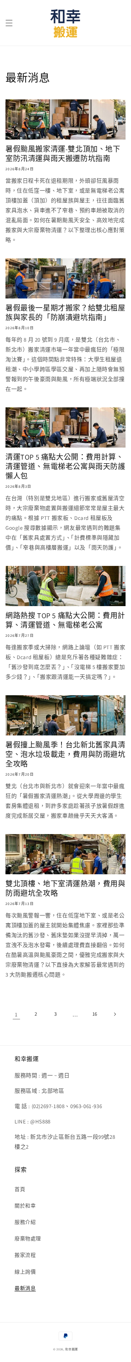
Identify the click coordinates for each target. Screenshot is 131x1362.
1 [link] (16, 1014)
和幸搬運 (71, 1349)
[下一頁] (115, 1014)
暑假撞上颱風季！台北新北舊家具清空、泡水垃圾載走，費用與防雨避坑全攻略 (65, 754)
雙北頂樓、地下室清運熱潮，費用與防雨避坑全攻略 (65, 888)
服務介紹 (25, 1222)
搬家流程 (25, 1255)
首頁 (20, 1189)
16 (95, 1014)
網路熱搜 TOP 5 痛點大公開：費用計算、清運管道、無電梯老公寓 (65, 620)
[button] (9, 23)
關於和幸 (25, 1205)
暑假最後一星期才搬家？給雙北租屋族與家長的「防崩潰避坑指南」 (65, 312)
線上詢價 (25, 1271)
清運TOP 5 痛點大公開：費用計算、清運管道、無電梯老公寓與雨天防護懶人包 (65, 466)
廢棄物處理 (28, 1238)
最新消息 (25, 1288)
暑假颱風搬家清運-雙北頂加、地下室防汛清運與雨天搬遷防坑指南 (62, 153)
